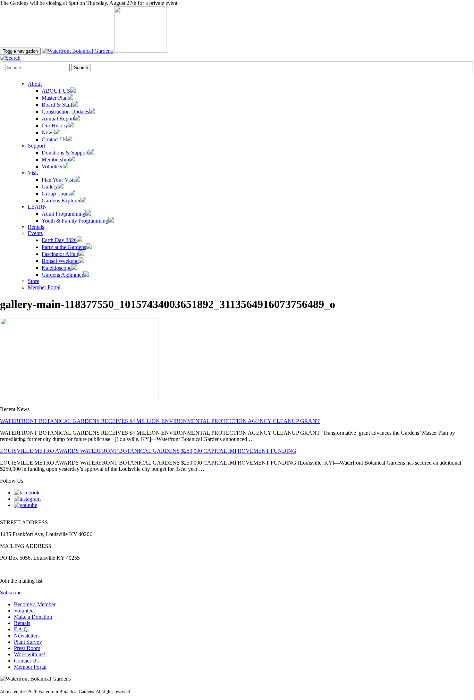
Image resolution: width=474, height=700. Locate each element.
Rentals (22, 623)
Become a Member (35, 604)
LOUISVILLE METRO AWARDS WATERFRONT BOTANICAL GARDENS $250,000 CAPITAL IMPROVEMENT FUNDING (148, 451)
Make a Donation (33, 617)
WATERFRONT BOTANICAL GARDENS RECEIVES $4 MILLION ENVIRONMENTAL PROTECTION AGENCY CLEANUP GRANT (160, 421)
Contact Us (26, 661)
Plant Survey (28, 642)
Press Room (27, 648)
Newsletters (27, 636)
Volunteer (24, 611)
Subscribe (11, 592)
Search (81, 67)
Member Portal (30, 667)
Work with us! (29, 654)
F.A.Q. (21, 629)
